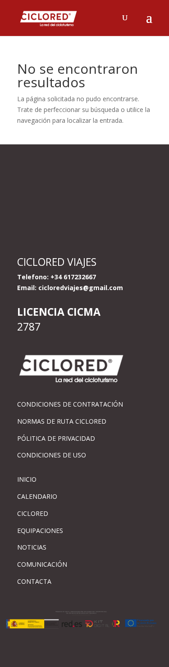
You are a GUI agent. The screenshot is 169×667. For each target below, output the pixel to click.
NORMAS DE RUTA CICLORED (61, 421)
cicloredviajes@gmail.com (80, 287)
